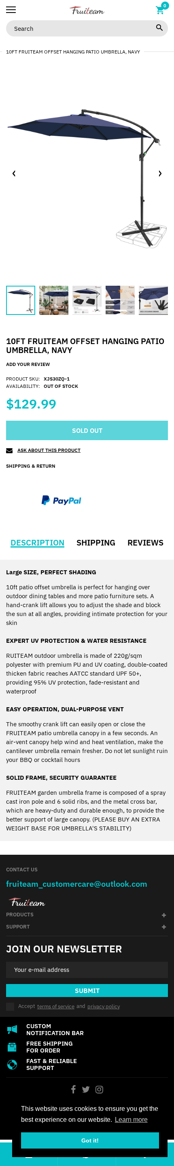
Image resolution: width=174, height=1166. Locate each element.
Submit (87, 990)
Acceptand (69, 1006)
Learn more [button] (131, 1119)
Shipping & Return (30, 466)
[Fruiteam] (87, 10)
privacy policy (103, 1006)
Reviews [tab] (145, 543)
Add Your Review (28, 364)
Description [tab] (37, 543)
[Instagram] (99, 1090)
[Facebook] (73, 1090)
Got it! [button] (90, 1140)
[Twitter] (86, 1090)
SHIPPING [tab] (95, 543)
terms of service (55, 1006)
